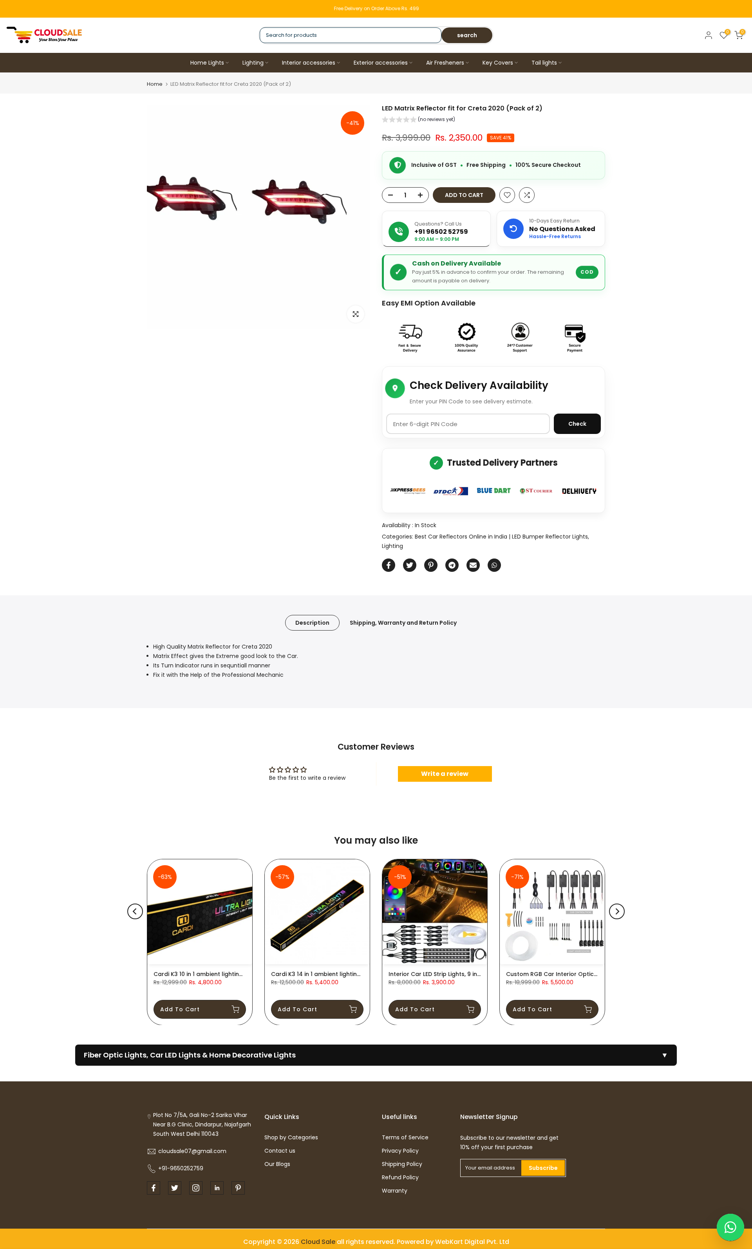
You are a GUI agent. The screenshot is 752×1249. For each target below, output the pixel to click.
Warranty (394, 1191)
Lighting (253, 63)
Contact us (279, 1151)
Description (312, 623)
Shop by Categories (291, 1137)
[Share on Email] (473, 565)
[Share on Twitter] (409, 565)
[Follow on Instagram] (195, 1188)
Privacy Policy (400, 1151)
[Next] (617, 911)
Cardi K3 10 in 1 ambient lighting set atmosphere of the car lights (246, 974)
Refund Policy (400, 1177)
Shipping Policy (402, 1164)
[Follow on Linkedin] (217, 1188)
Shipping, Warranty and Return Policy (403, 623)
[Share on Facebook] (388, 565)
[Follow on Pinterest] (238, 1188)
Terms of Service (405, 1137)
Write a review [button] (444, 773)
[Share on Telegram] (452, 565)
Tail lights (544, 63)
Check (577, 424)
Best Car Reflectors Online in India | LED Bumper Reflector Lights (501, 536)
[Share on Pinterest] (430, 565)
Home (155, 84)
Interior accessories (308, 63)
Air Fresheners (445, 63)
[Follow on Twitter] (174, 1188)
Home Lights (207, 63)
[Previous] (135, 911)
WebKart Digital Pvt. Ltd (472, 1241)
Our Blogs (277, 1164)
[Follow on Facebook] (153, 1188)
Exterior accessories (381, 63)
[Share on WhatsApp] (494, 565)
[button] (418, 120)
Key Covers (498, 63)
